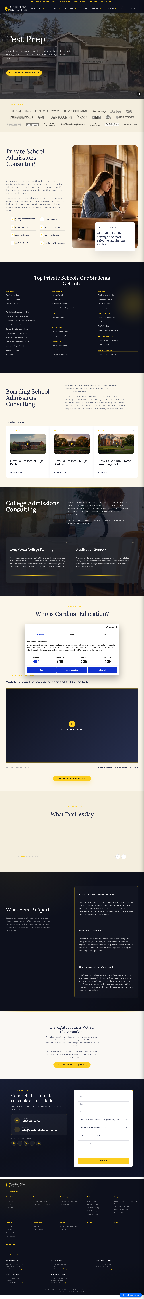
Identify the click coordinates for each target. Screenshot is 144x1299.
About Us (110, 8)
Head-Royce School (13, 325)
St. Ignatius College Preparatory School (20, 320)
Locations (64, 2)
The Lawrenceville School (107, 295)
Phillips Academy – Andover (108, 340)
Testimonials (10, 1236)
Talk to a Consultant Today (72, 778)
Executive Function (121, 1213)
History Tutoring (92, 1208)
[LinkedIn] (32, 1147)
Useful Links (37, 1230)
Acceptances (10, 1230)
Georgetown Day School (61, 336)
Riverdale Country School (61, 354)
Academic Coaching (89, 8)
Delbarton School (104, 303)
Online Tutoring (92, 1205)
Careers (93, 2)
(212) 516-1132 (55, 1286)
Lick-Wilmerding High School (17, 333)
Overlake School (58, 322)
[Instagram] (13, 1147)
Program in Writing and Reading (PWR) (125, 1206)
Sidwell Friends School (60, 332)
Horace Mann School (60, 346)
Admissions (36, 8)
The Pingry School (105, 299)
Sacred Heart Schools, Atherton (18, 329)
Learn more (17, 473)
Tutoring (52, 8)
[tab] (19, 860)
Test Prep (68, 8)
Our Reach (9, 1233)
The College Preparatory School (18, 312)
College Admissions (40, 1205)
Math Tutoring (92, 1214)
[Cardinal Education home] (16, 8)
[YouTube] (38, 1147)
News (89, 1226)
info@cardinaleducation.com (29, 1272)
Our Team (9, 1211)
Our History (64, 1233)
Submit (103, 1165)
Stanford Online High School (16, 337)
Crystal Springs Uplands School (17, 316)
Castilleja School (12, 303)
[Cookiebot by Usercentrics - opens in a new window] (108, 627)
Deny (42, 670)
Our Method (10, 1208)
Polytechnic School (59, 299)
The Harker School (13, 299)
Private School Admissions (42, 1208)
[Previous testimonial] (117, 860)
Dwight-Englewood (105, 308)
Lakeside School (58, 318)
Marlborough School (59, 303)
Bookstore (107, 2)
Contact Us (10, 1248)
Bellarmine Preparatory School (17, 342)
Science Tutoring (93, 1211)
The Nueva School (13, 295)
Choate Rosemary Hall (106, 318)
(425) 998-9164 (11, 1286)
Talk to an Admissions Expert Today (72, 1068)
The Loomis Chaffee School (108, 330)
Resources (79, 2)
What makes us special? (68, 1230)
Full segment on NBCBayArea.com (118, 767)
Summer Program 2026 (43, 2)
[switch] (60, 661)
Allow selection (72, 670)
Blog (116, 1226)
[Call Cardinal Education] (122, 8)
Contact (133, 8)
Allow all (102, 670)
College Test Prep (66, 1208)
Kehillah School (11, 354)
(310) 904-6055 (101, 1272)
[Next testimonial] (123, 860)
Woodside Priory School (15, 346)
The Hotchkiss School (106, 322)
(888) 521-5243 (11, 1272)
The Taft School (104, 326)
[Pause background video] (138, 94)
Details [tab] (72, 635)
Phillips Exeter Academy (107, 354)
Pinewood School (12, 350)
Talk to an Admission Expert (24, 73)
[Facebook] (19, 1147)
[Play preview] (28, 444)
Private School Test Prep (68, 1205)
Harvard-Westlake (58, 295)
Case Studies (10, 1240)
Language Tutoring (93, 1218)
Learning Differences (121, 1216)
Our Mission (10, 1205)
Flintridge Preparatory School (63, 308)
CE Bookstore (38, 1233)
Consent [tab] (40, 635)
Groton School (103, 344)
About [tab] (103, 635)
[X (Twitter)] (26, 1147)
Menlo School (11, 308)
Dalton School (57, 350)
